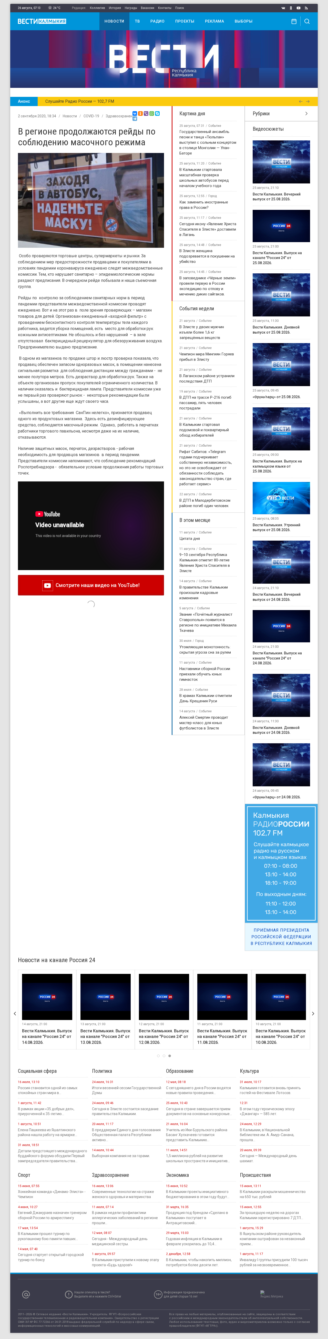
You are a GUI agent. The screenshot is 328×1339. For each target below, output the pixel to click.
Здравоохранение (121, 116)
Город (212, 196)
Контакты (164, 8)
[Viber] (146, 113)
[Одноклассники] (140, 113)
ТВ (137, 21)
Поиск (179, 8)
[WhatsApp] (151, 113)
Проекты (184, 21)
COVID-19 (91, 116)
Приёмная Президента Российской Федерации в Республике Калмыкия (281, 937)
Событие (214, 126)
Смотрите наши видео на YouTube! (96, 585)
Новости (114, 21)
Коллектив (97, 8)
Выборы (244, 21)
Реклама (214, 21)
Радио (157, 21)
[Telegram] (134, 118)
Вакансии (147, 8)
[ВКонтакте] (134, 113)
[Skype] (157, 113)
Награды (131, 8)
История (115, 8)
